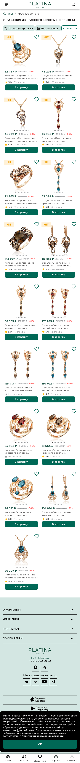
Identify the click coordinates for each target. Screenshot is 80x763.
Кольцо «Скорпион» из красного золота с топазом (21, 77)
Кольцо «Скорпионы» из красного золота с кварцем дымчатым (19, 264)
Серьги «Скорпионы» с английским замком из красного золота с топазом (58, 389)
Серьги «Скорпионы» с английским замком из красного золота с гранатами (56, 327)
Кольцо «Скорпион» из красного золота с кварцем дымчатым (56, 451)
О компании (12, 609)
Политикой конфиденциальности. (42, 736)
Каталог (8, 13)
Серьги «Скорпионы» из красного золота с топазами (56, 514)
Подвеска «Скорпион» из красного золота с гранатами (57, 139)
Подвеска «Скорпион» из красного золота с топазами (57, 202)
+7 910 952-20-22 (40, 660)
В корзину (21, 87)
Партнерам (11, 629)
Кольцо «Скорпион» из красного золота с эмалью (21, 202)
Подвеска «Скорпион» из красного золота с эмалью (21, 139)
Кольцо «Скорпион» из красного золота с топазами (19, 514)
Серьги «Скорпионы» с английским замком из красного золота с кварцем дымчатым (56, 264)
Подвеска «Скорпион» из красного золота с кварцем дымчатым (57, 77)
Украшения (11, 619)
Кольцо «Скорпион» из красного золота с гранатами (19, 451)
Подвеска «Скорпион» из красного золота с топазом (21, 576)
